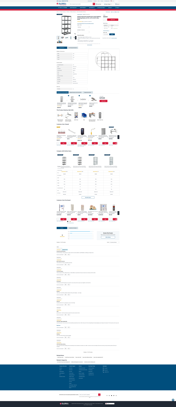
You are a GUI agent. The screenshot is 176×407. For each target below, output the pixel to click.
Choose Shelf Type (83, 99)
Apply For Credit (2, 383)
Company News (2, 369)
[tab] (62, 48)
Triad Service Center (3, 399)
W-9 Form (1, 387)
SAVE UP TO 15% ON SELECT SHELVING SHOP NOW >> (88, 9)
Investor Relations (3, 370)
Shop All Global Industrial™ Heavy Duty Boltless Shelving (85, 23)
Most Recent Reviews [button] (113, 242)
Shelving (68, 11)
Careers (1, 368)
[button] (114, 1)
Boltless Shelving (73, 11)
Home (57, 11)
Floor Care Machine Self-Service (5, 390)
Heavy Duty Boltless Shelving (81, 11)
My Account (2, 379)
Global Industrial (79, 14)
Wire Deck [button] (79, 27)
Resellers (1, 397)
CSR (0, 372)
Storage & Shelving (62, 11)
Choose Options (72, 99)
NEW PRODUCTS (92, 7)
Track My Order (2, 381)
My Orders (1, 380)
